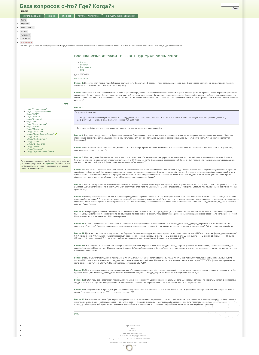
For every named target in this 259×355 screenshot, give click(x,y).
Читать (83, 62)
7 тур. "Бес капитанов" (37, 124)
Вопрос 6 (78, 157)
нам (41, 168)
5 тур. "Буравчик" (34, 119)
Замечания (25, 35)
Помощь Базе (26, 42)
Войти (23, 20)
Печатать (84, 65)
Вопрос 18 (79, 299)
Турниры (66, 16)
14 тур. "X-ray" (33, 141)
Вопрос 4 (78, 135)
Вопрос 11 (79, 223)
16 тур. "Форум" (34, 146)
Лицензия (25, 24)
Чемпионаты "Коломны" (86, 46)
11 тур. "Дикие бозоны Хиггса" (40, 134)
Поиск (51, 16)
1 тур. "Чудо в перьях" (37, 109)
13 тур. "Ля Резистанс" (37, 139)
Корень (30, 46)
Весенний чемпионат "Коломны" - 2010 (112, 46)
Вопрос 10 (79, 211)
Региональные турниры (44, 46)
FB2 (82, 70)
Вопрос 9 (78, 196)
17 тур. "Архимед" (35, 149)
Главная (23, 46)
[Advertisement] (46, 76)
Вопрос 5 (78, 148)
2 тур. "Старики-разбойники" (39, 111)
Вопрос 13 (79, 246)
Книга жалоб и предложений (120, 16)
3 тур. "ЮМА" (33, 114)
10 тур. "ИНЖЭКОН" (36, 131)
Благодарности (27, 27)
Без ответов (85, 67)
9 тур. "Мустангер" (35, 129)
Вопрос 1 (78, 83)
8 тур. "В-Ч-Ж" (33, 126)
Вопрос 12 (79, 233)
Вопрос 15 (79, 270)
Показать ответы (81, 78)
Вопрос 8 (78, 184)
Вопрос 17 (79, 290)
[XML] (76, 314)
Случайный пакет (32, 16)
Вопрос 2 (78, 93)
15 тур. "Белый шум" (36, 144)
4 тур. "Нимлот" (34, 116)
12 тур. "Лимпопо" (35, 136)
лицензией (49, 163)
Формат (24, 31)
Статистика (25, 39)
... (77, 90)
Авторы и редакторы (88, 16)
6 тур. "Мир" (32, 121)
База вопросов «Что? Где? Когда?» (67, 6)
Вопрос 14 (79, 258)
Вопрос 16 (79, 280)
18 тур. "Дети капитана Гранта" (41, 151)
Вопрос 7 (78, 170)
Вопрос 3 (78, 107)
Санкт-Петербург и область (64, 46)
